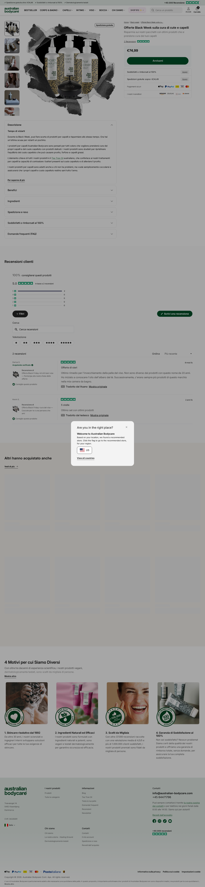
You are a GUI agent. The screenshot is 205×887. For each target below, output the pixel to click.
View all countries (85, 458)
